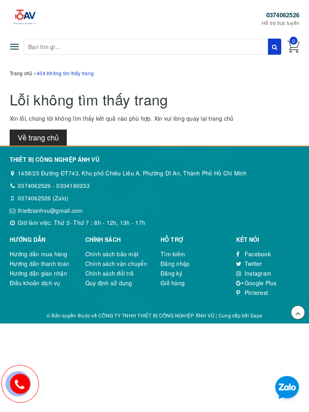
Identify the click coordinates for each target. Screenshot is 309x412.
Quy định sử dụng (108, 283)
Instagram (257, 273)
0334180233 (73, 185)
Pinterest (255, 292)
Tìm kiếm (173, 254)
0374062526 (283, 14)
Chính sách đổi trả (109, 273)
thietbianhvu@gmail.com (50, 210)
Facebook (257, 254)
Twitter (252, 264)
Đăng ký (171, 273)
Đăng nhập (175, 264)
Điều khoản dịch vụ (35, 283)
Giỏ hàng (173, 283)
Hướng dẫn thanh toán (39, 264)
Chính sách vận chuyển (116, 264)
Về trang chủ (38, 137)
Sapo (256, 315)
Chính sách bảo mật (112, 254)
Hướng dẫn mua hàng (39, 254)
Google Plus (260, 283)
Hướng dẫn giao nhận (38, 273)
